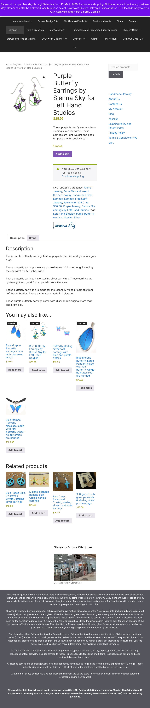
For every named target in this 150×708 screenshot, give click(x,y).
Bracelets (133, 21)
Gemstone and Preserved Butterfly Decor (95, 30)
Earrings (12, 30)
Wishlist (95, 38)
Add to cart (62, 153)
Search (116, 74)
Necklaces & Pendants (75, 21)
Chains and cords (102, 21)
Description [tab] (17, 238)
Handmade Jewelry (22, 21)
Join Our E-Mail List (133, 38)
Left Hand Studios (64, 213)
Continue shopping (73, 176)
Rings (120, 21)
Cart (75, 47)
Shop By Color (130, 30)
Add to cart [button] (62, 370)
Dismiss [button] (95, 11)
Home (9, 64)
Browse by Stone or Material (21, 38)
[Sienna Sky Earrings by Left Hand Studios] (64, 226)
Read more (14, 369)
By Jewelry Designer (52, 38)
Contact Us (115, 104)
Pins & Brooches (35, 30)
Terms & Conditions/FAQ (123, 137)
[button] (44, 77)
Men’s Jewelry (57, 30)
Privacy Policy (117, 132)
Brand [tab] (32, 238)
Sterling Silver (72, 217)
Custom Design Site (48, 21)
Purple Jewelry (71, 206)
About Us (114, 99)
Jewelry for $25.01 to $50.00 (41, 64)
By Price (77, 38)
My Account (111, 38)
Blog (111, 113)
